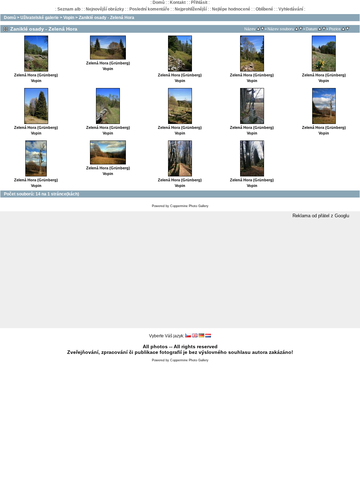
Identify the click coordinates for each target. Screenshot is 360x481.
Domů (159, 2)
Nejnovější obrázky (105, 9)
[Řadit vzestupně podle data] (319, 28)
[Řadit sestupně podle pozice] (347, 28)
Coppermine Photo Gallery (189, 206)
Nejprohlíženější (191, 9)
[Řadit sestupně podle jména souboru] (300, 28)
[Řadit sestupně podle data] (324, 28)
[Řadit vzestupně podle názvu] (258, 28)
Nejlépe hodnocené (231, 9)
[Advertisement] (180, 273)
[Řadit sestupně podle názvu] (262, 28)
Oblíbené (264, 9)
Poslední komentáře (149, 9)
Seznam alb (69, 9)
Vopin (68, 17)
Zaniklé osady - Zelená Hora (106, 17)
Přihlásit (199, 2)
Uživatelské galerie (39, 17)
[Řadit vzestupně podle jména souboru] (296, 28)
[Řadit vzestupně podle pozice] (343, 28)
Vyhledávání (290, 9)
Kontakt (178, 2)
